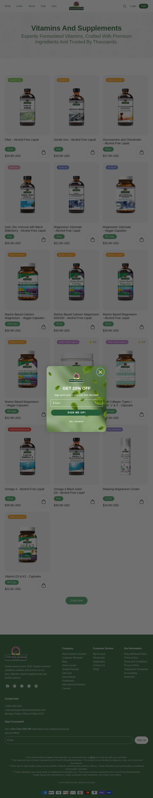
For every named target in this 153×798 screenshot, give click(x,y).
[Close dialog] (100, 372)
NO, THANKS (76, 422)
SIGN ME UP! (77, 412)
